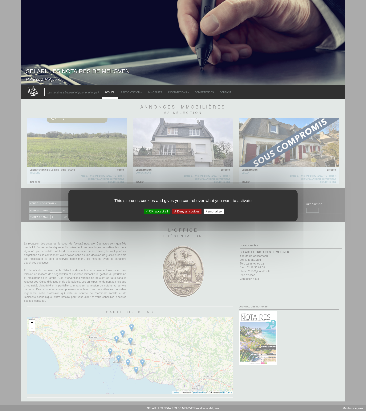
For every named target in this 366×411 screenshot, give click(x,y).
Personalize (213, 211)
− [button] (32, 328)
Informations (177, 92)
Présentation (130, 92)
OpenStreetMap (199, 392)
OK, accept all (158, 211)
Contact (225, 92)
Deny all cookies (188, 211)
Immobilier (155, 92)
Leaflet (176, 392)
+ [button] (32, 322)
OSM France (226, 392)
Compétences (204, 92)
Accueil (109, 92)
